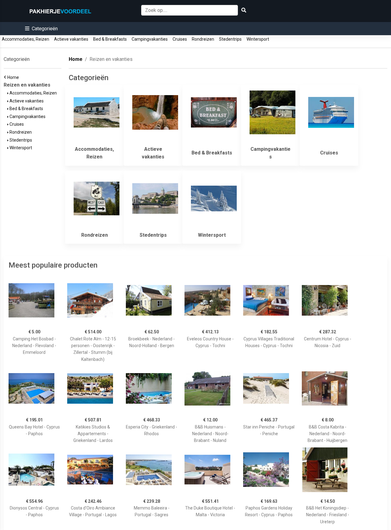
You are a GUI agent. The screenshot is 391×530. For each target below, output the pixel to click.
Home (14, 77)
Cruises (180, 39)
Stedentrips (230, 39)
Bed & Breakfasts (110, 39)
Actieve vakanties (71, 39)
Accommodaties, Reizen (25, 39)
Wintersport (258, 39)
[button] (41, 29)
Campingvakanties (150, 39)
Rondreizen (203, 39)
